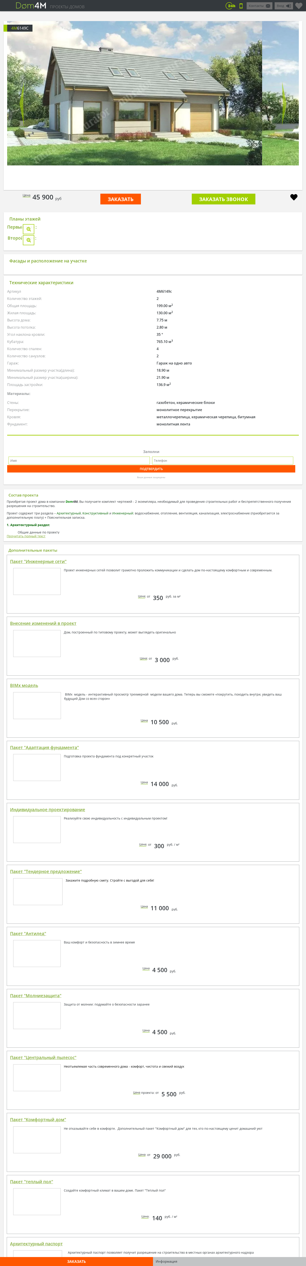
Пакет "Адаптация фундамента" (44, 902)
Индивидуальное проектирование (47, 964)
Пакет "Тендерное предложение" (46, 1026)
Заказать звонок (223, 199)
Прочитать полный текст (26, 691)
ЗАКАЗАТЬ (121, 199)
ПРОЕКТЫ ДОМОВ (67, 6)
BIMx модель (24, 840)
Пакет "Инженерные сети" (38, 716)
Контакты (256, 6)
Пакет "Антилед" (28, 1088)
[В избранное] (293, 198)
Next (284, 103)
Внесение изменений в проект (43, 778)
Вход (280, 6)
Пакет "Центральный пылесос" (43, 1212)
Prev (21, 103)
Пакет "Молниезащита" (35, 1150)
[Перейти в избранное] (298, 4)
